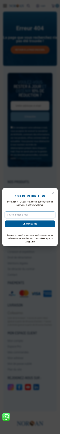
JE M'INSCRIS (30, 223)
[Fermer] (53, 193)
